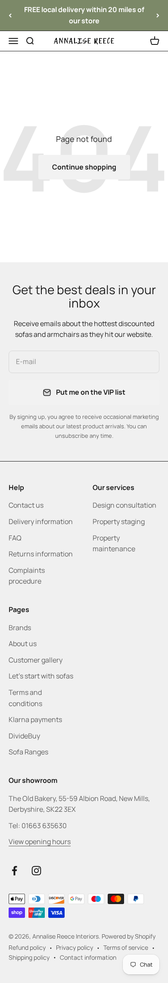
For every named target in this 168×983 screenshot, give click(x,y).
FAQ (15, 538)
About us (23, 643)
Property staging (119, 521)
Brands (20, 627)
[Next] (157, 15)
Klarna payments (35, 719)
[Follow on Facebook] (14, 870)
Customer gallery (35, 660)
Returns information (41, 554)
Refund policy (27, 947)
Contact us (26, 505)
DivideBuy (24, 736)
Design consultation (124, 505)
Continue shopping (84, 167)
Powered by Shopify (129, 936)
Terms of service (125, 947)
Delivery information (41, 521)
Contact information (88, 957)
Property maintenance (114, 543)
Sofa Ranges (28, 752)
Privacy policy (74, 947)
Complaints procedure (27, 575)
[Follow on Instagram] (36, 870)
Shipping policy (29, 957)
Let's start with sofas (41, 676)
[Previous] (10, 15)
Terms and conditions (25, 698)
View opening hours (40, 841)
